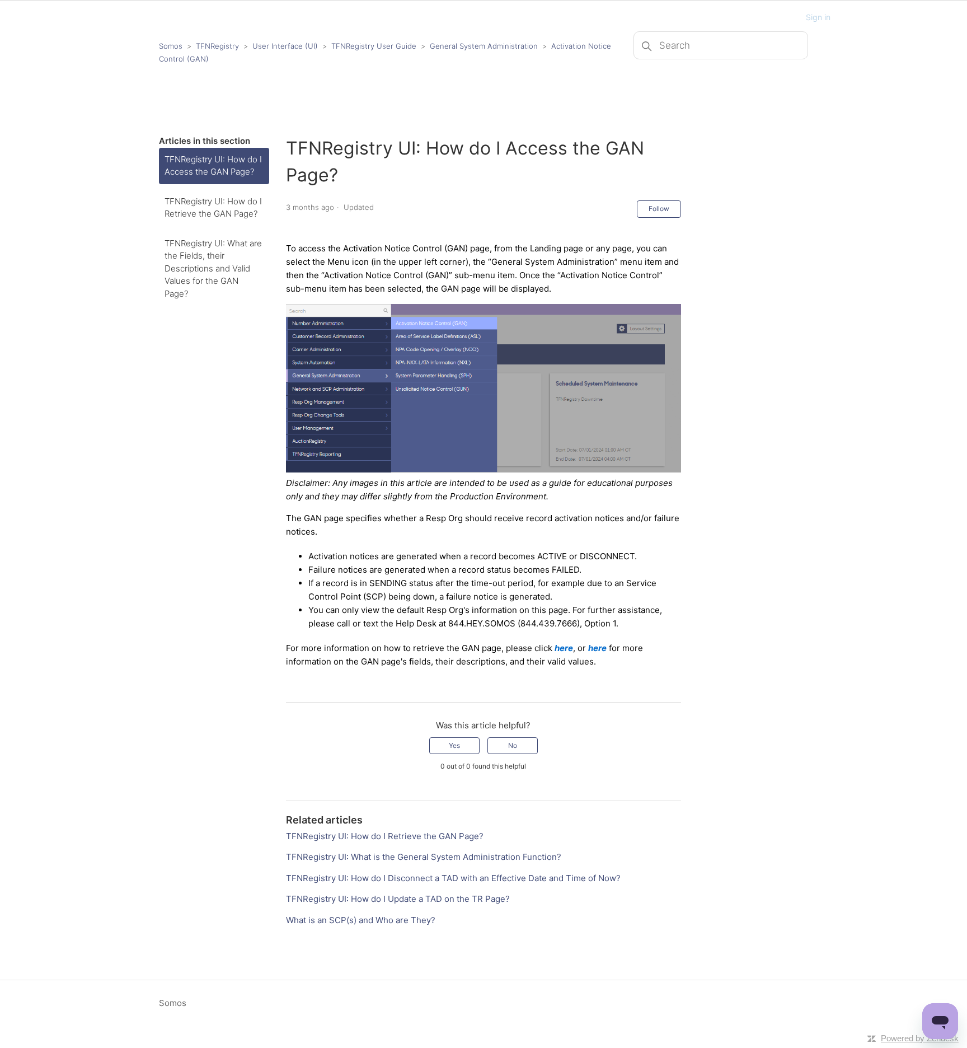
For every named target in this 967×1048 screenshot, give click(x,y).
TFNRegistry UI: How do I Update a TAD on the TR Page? (398, 898)
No (512, 745)
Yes (454, 745)
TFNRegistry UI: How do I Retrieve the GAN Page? (213, 207)
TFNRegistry (218, 45)
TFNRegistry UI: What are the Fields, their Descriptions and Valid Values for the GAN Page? (213, 268)
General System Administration (484, 45)
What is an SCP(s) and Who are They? (360, 920)
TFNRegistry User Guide (373, 45)
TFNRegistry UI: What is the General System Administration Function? (423, 857)
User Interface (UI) (285, 45)
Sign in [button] (818, 17)
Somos (170, 45)
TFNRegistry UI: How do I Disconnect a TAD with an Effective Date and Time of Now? (453, 878)
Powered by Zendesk (920, 1038)
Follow (659, 208)
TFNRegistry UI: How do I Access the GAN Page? (213, 165)
